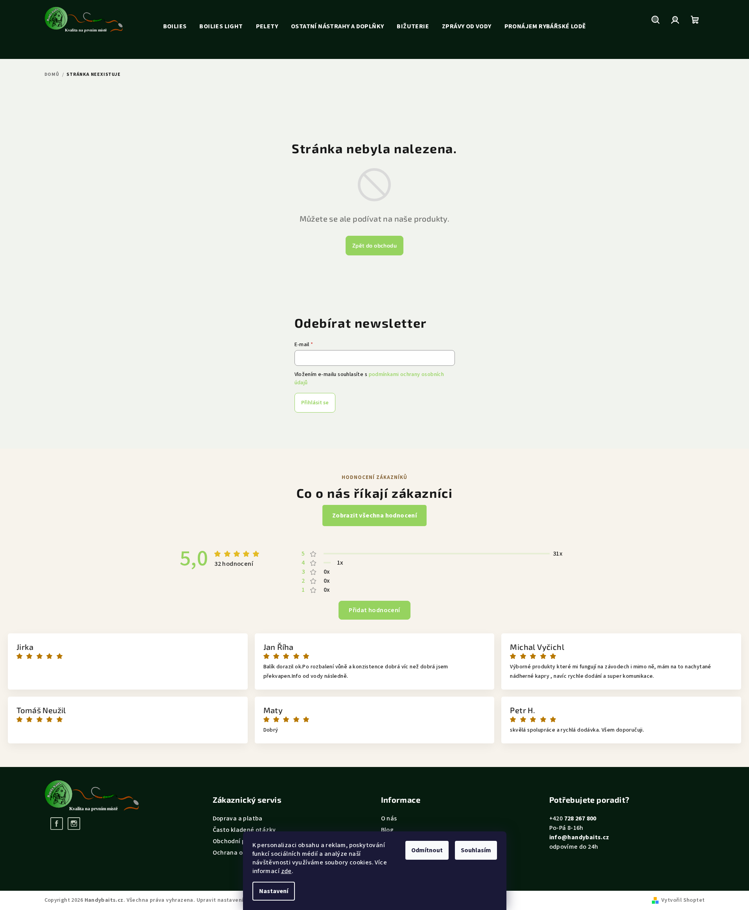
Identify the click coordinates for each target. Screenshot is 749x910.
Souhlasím (476, 850)
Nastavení (273, 891)
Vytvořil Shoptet (683, 900)
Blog (387, 830)
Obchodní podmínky (242, 841)
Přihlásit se (315, 403)
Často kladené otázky (244, 830)
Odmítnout (427, 850)
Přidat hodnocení (374, 610)
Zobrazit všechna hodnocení (374, 515)
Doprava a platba (238, 818)
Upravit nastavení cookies (231, 900)
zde (286, 871)
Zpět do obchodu (374, 245)
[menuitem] (175, 26)
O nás (389, 818)
